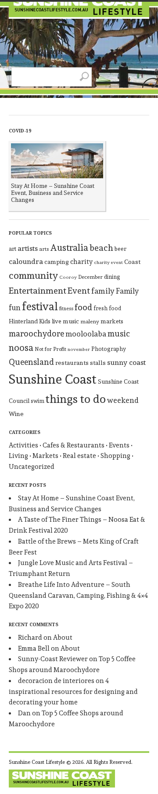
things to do (76, 399)
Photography (108, 349)
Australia (69, 247)
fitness (66, 309)
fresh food (107, 308)
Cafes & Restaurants (73, 445)
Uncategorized (31, 467)
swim (37, 401)
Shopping (115, 456)
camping (56, 261)
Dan (24, 713)
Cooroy (68, 277)
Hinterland (23, 321)
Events (119, 445)
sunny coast (126, 362)
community (33, 275)
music (119, 333)
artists (28, 248)
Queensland (31, 362)
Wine (16, 413)
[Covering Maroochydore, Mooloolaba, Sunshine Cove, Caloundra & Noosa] (79, 13)
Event (79, 290)
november (79, 349)
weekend (123, 400)
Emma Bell (34, 648)
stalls (98, 362)
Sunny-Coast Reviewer (53, 659)
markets (112, 321)
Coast (132, 261)
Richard (30, 637)
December (90, 277)
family (103, 290)
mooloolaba (85, 333)
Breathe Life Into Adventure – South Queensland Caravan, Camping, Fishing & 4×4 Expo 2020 (78, 595)
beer (120, 248)
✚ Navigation (36, 51)
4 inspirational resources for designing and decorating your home (73, 692)
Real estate (79, 456)
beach (101, 248)
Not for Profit (50, 349)
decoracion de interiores (56, 681)
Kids (44, 321)
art (12, 248)
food (83, 307)
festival (40, 306)
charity (81, 262)
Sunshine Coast (53, 379)
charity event (108, 262)
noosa (21, 347)
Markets (45, 456)
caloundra (26, 261)
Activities (23, 445)
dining (112, 277)
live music (65, 321)
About (62, 637)
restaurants (72, 362)
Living (18, 456)
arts (44, 249)
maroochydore (36, 333)
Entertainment (37, 290)
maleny (89, 321)
